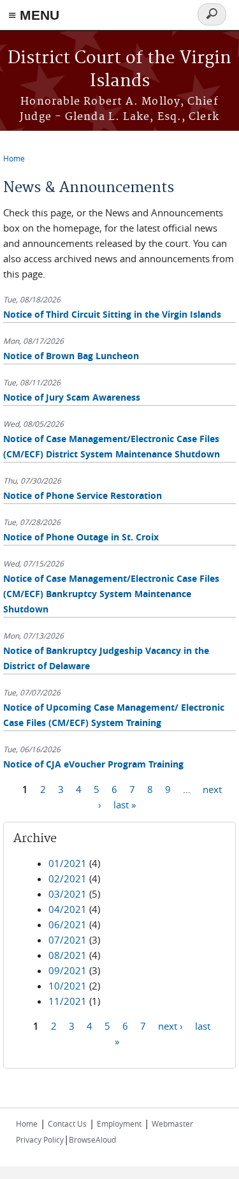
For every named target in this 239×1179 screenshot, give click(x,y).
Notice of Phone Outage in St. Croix (81, 537)
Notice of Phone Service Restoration (82, 495)
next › (170, 1026)
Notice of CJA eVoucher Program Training (93, 764)
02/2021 (67, 878)
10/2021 (67, 985)
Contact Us (67, 1123)
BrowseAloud (92, 1139)
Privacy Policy (40, 1139)
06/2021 (67, 924)
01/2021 (67, 863)
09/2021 (67, 970)
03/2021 (67, 893)
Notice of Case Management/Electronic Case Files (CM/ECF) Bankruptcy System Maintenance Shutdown (111, 593)
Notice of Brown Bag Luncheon (71, 356)
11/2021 (67, 1001)
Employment (119, 1123)
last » (124, 804)
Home (14, 158)
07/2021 (67, 939)
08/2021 (67, 955)
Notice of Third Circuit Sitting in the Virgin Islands (112, 314)
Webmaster (172, 1123)
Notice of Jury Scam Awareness (71, 397)
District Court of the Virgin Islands (119, 70)
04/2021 (67, 909)
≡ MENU (33, 15)
